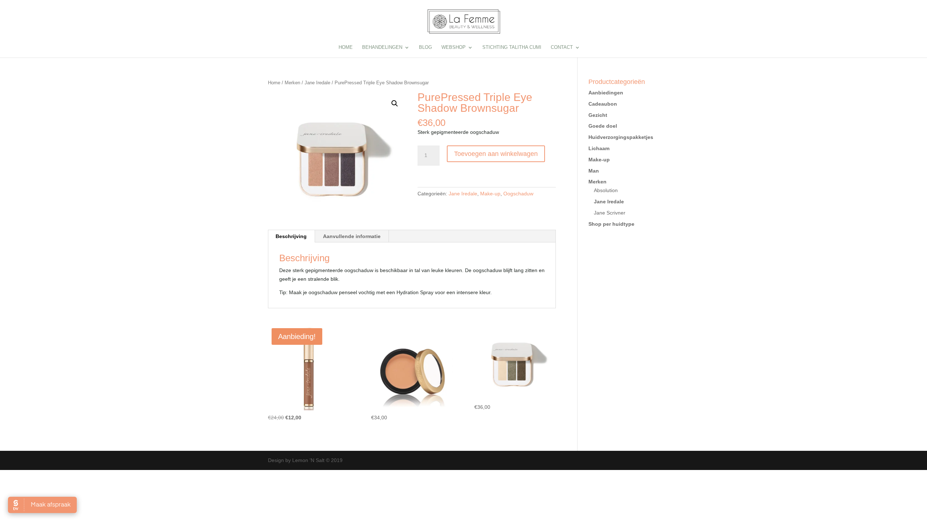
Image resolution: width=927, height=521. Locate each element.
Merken (292, 82)
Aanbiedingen (605, 93)
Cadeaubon (602, 104)
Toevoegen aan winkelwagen (496, 153)
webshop (453, 47)
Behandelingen (382, 47)
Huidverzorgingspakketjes (620, 137)
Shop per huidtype (611, 224)
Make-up (490, 193)
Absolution (606, 190)
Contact (562, 47)
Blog (425, 47)
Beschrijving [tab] (291, 236)
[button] (394, 103)
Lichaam (598, 148)
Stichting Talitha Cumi (511, 47)
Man (593, 171)
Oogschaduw (518, 193)
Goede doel (602, 126)
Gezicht (597, 115)
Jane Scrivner (609, 213)
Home (346, 47)
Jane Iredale (317, 82)
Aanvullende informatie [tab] (352, 236)
